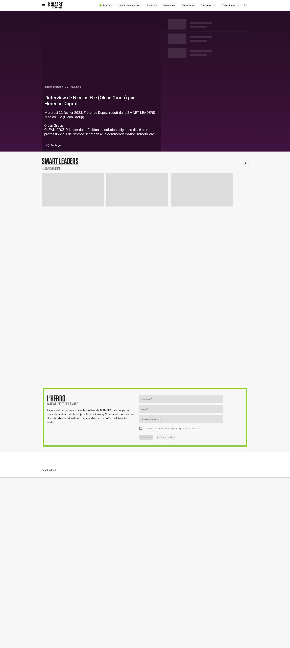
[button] (106, 5)
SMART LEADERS (53, 87)
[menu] (44, 5)
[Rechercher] (245, 5)
